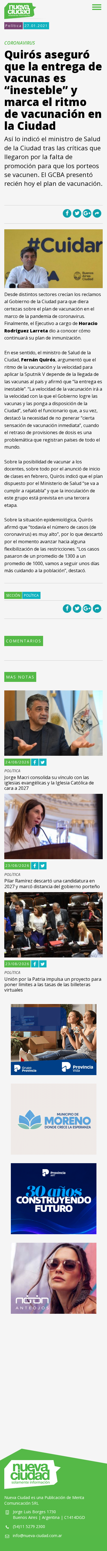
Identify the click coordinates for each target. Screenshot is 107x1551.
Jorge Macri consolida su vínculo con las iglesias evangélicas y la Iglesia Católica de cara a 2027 (49, 782)
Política (13, 25)
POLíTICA (12, 771)
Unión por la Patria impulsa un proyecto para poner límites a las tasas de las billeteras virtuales (52, 984)
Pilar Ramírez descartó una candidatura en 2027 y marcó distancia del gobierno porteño (52, 883)
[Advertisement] (53, 1375)
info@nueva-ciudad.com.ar (37, 1535)
